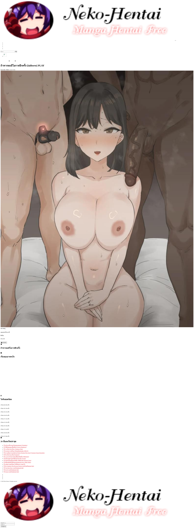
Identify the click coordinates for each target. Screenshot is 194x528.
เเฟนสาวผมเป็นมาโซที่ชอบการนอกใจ (15, 464)
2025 (2, 333)
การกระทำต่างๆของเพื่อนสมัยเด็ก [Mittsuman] (17, 456)
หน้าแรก (7, 43)
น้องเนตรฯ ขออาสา (6, 417)
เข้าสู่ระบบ (6, 58)
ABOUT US (7, 477)
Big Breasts (7, 340)
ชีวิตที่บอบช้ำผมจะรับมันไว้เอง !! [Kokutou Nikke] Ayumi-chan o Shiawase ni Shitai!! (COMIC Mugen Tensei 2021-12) (30, 427)
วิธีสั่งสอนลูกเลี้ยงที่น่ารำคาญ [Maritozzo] (15, 447)
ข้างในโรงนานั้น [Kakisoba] (12, 454)
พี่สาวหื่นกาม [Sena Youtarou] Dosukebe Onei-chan (13, 403)
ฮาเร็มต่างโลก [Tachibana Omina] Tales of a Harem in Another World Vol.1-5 (20, 420)
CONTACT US (7, 476)
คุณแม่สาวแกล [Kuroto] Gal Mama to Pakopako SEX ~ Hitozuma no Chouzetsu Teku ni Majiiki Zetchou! (27, 424)
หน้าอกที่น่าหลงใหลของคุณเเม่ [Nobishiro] (16, 445)
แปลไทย (7, 45)
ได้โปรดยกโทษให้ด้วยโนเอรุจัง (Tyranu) (15, 458)
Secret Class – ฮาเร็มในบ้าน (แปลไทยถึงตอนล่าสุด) (14, 406)
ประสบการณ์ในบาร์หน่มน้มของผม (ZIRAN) (16, 451)
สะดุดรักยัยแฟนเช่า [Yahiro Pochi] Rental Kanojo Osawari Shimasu (17, 413)
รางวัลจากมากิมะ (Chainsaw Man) (14, 449)
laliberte (2, 337)
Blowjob (12, 340)
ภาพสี (22, 340)
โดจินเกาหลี (8, 46)
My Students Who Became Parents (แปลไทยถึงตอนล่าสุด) (19, 466)
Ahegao (2, 340)
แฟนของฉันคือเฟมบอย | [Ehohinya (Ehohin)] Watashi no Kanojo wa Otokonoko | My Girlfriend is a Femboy (27, 431)
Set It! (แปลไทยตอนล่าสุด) (12, 470)
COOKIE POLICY (8, 478)
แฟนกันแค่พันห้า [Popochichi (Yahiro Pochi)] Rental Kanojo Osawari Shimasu (20, 434)
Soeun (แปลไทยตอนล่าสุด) (12, 471)
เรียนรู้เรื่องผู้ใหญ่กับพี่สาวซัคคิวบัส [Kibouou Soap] (18, 460)
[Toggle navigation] (175, 40)
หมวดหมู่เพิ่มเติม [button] (9, 48)
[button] (5, 56)
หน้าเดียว (4, 342)
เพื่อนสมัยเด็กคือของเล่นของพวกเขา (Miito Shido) (18, 462)
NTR (15, 340)
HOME (5, 474)
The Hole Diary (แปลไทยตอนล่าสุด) (14, 468)
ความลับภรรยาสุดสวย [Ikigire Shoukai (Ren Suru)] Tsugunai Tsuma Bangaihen (25, 453)
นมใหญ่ (19, 340)
